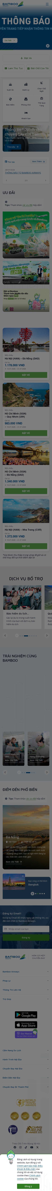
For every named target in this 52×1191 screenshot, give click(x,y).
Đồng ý (28, 1186)
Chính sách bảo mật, (27, 1165)
